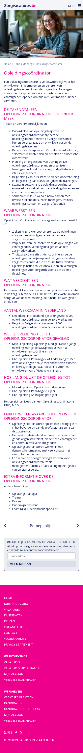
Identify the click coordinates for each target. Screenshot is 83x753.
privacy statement (18, 644)
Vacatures (12, 662)
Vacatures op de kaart (21, 668)
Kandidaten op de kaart (23, 709)
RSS (9, 732)
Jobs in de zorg (23, 64)
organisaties (14, 627)
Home (7, 64)
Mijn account (14, 674)
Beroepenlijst (41, 525)
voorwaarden (15, 639)
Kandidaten (13, 615)
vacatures (12, 609)
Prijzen (9, 621)
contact (11, 633)
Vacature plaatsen (18, 697)
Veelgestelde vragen (20, 679)
